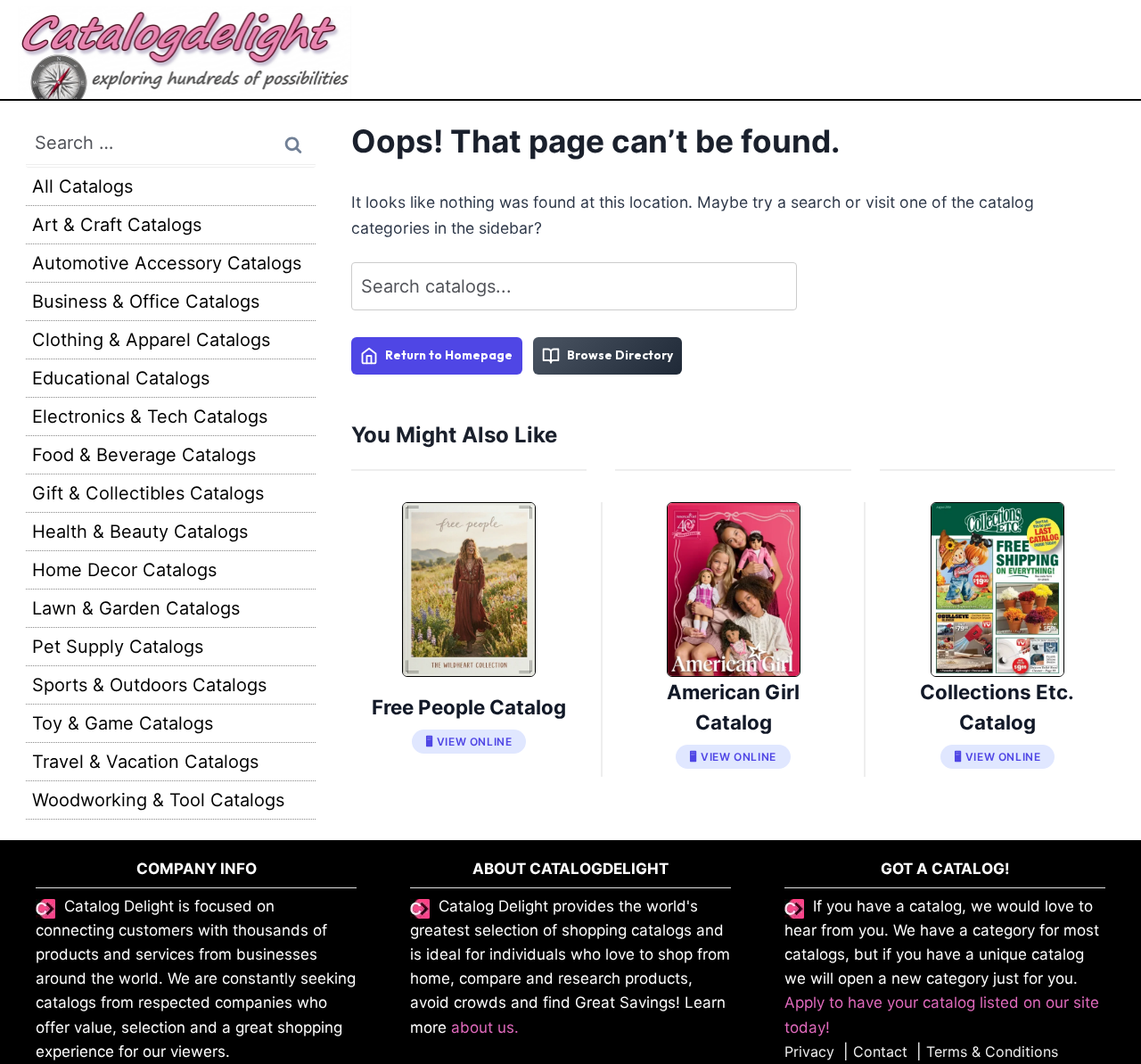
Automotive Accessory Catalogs (166, 263)
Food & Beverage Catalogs (144, 455)
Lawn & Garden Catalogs (136, 608)
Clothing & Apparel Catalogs (151, 340)
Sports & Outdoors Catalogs (149, 685)
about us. (485, 1027)
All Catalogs (82, 186)
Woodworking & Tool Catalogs (158, 800)
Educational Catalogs (120, 378)
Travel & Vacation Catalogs (145, 761)
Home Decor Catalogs (124, 570)
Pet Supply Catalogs (117, 646)
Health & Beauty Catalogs (140, 531)
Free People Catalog (469, 707)
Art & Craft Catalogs (116, 224)
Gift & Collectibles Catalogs (148, 493)
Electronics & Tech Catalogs (149, 416)
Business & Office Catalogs (145, 301)
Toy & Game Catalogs (122, 723)
